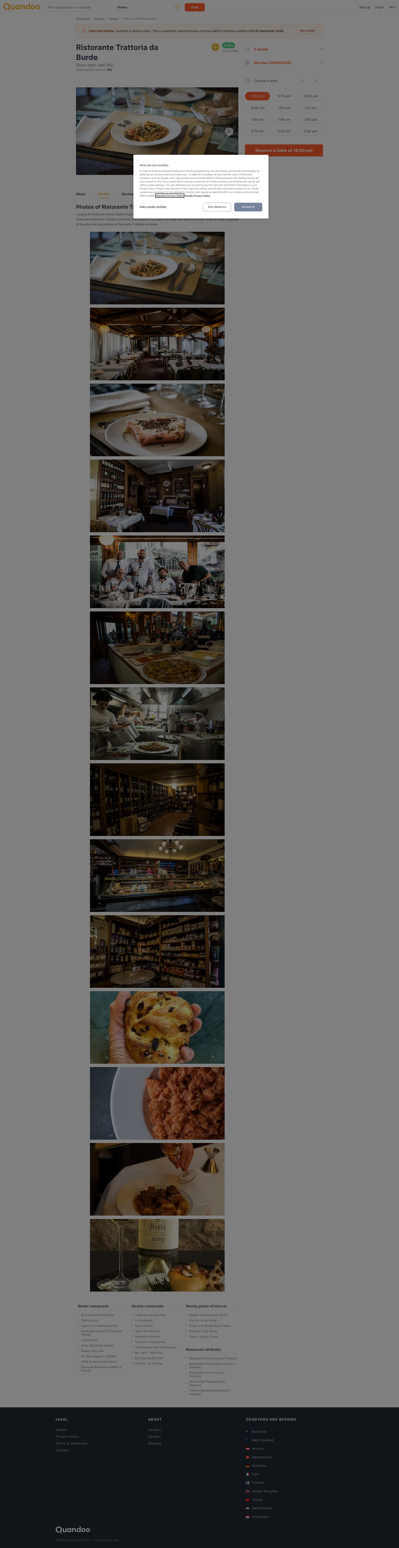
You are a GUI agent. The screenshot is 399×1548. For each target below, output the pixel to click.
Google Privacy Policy (197, 195)
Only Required (217, 206)
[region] (200, 186)
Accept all (248, 206)
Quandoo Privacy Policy (170, 195)
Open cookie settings (153, 206)
